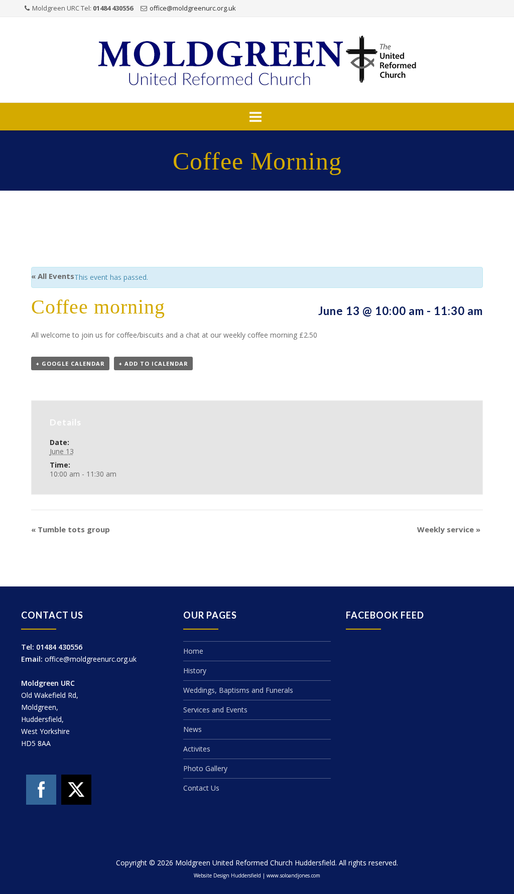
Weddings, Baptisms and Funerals (238, 690)
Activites (196, 749)
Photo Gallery (205, 768)
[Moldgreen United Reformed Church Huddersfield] (257, 60)
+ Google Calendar (70, 363)
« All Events (52, 276)
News (192, 729)
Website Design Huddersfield (227, 875)
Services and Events (215, 709)
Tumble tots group (70, 529)
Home (193, 651)
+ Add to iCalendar (153, 363)
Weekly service (448, 529)
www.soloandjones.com (293, 875)
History (194, 670)
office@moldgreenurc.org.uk (193, 8)
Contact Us (201, 788)
